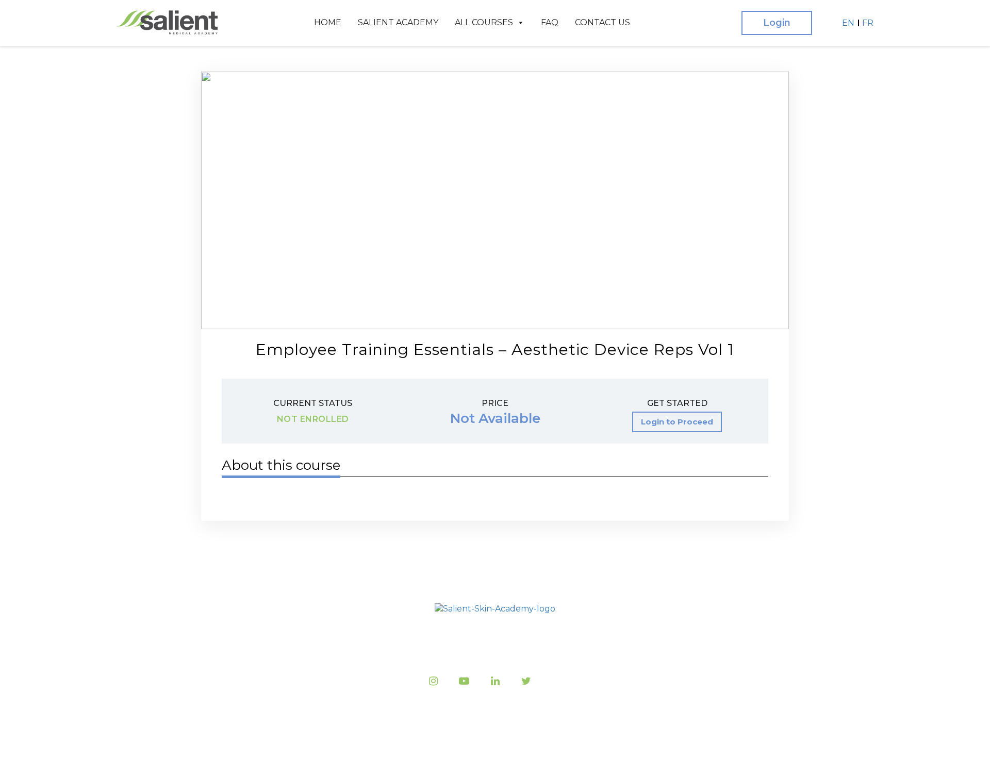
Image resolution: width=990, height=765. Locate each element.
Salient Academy (398, 22)
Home (327, 22)
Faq (549, 22)
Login (776, 22)
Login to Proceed (677, 422)
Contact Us (602, 22)
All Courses (484, 22)
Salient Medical (492, 744)
